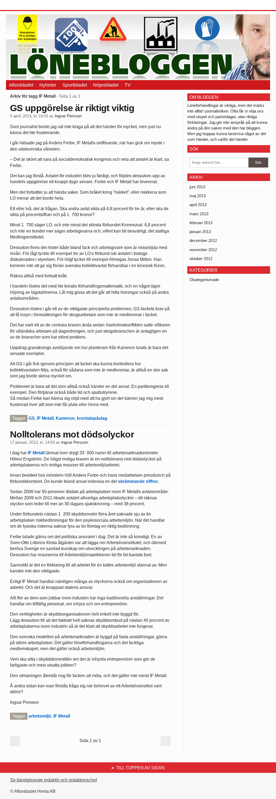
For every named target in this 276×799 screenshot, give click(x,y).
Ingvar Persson (68, 116)
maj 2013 (197, 195)
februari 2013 (200, 222)
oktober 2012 (200, 258)
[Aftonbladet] (26, 5)
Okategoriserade (204, 279)
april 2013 (197, 204)
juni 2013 (197, 187)
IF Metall (45, 418)
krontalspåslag (92, 418)
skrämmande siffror (138, 481)
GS (32, 418)
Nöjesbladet (106, 85)
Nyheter (47, 85)
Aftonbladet (21, 85)
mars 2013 (198, 213)
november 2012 (203, 249)
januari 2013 (200, 231)
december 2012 (203, 240)
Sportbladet (74, 85)
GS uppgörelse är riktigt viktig (72, 108)
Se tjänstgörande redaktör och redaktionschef (53, 780)
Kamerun (65, 418)
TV (128, 85)
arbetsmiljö (40, 716)
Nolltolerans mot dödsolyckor (72, 434)
